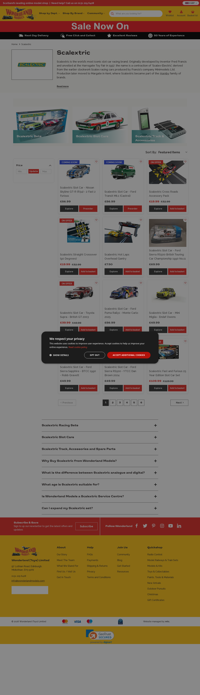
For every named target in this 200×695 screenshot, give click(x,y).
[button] (59, 355)
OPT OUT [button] (94, 355)
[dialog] (100, 348)
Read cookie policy (78, 347)
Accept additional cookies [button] (129, 355)
